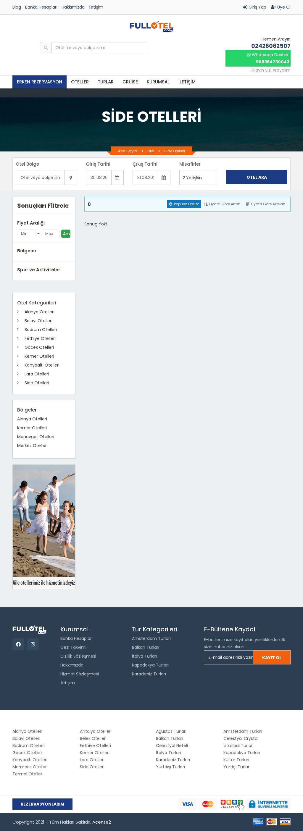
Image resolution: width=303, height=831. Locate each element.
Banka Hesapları (41, 7)
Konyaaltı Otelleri (42, 365)
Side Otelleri (174, 151)
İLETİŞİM (187, 82)
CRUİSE (130, 82)
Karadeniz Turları (149, 674)
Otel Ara (256, 177)
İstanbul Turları (238, 745)
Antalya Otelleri (96, 731)
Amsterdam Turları (151, 638)
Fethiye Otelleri (40, 338)
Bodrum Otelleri (41, 330)
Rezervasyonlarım (42, 804)
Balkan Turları (145, 647)
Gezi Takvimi (73, 647)
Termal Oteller (27, 774)
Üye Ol (283, 7)
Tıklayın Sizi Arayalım (270, 70)
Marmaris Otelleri (30, 767)
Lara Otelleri (37, 374)
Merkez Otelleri (32, 445)
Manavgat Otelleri (35, 437)
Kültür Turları (236, 760)
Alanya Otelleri (39, 312)
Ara (66, 234)
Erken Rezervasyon (39, 82)
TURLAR (106, 82)
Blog (16, 7)
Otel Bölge (27, 164)
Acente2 (101, 822)
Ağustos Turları (171, 731)
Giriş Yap (256, 7)
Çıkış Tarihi (145, 164)
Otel (150, 151)
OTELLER (80, 82)
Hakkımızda (73, 7)
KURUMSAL (158, 82)
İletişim (96, 7)
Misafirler (190, 164)
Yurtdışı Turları (170, 767)
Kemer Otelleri (39, 356)
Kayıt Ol (271, 658)
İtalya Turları (144, 656)
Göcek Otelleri (39, 347)
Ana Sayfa (127, 151)
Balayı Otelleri (38, 321)
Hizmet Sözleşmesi (79, 674)
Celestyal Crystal (240, 738)
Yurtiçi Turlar (236, 767)
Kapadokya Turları (150, 665)
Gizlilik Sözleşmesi (78, 656)
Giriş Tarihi (98, 164)
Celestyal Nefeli (172, 745)
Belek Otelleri (93, 738)
